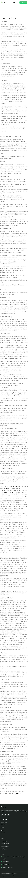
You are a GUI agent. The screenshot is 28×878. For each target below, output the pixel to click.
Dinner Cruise (4, 822)
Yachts (2, 827)
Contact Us (24, 2)
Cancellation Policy (5, 846)
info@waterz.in (6, 864)
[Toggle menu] (14, 2)
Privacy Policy (4, 841)
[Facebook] (2, 815)
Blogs (2, 830)
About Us (3, 833)
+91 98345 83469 (6, 861)
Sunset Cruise (4, 825)
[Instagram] (5, 815)
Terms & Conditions (5, 843)
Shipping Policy (4, 849)
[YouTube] (8, 815)
